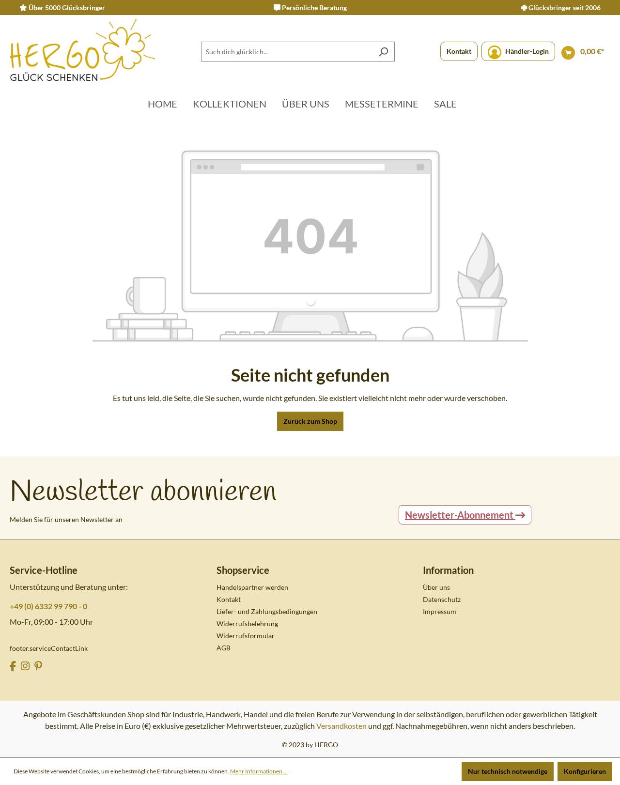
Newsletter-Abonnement (460, 515)
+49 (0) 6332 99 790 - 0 (48, 606)
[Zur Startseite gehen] (82, 50)
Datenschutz (442, 599)
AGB (224, 648)
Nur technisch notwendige (507, 771)
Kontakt (459, 51)
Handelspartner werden (252, 587)
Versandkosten (341, 725)
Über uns (436, 587)
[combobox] (286, 52)
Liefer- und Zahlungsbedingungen (267, 611)
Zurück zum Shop (310, 421)
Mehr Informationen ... (259, 771)
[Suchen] (383, 52)
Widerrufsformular (246, 635)
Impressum (439, 611)
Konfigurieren (585, 771)
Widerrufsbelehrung (247, 623)
